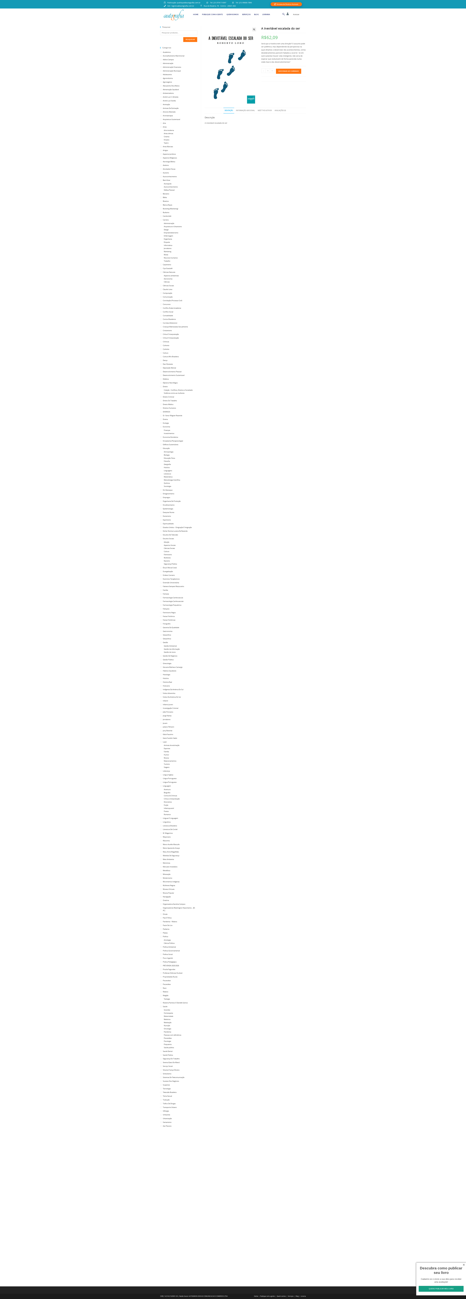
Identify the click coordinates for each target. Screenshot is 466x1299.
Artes (165, 127)
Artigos (165, 150)
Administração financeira (172, 67)
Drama (165, 419)
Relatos (165, 992)
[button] (254, 29)
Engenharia (168, 239)
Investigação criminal (170, 708)
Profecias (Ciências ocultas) (172, 973)
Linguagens (168, 471)
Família (165, 590)
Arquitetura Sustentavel (171, 119)
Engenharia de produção (172, 501)
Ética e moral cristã (170, 568)
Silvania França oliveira (171, 1070)
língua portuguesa (169, 778)
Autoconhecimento (170, 176)
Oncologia (167, 1029)
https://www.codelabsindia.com (173, 1247)
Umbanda (166, 1115)
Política (165, 936)
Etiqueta (167, 242)
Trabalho (167, 261)
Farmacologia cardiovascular (173, 601)
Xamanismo (167, 1122)
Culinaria (166, 345)
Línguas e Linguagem (170, 818)
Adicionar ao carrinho (288, 71)
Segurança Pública (170, 564)
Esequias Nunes (168, 512)
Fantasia (166, 594)
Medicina (167, 1019)
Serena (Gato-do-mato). (171, 1062)
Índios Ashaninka (169, 693)
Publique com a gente (212, 14)
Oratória (166, 900)
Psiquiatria (167, 1044)
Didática (166, 379)
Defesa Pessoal (169, 190)
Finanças (167, 430)
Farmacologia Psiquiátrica (172, 605)
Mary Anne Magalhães (171, 852)
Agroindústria (168, 78)
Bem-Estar (166, 180)
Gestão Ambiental (170, 646)
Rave (164, 988)
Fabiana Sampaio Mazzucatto (173, 586)
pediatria (166, 929)
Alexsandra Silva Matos (171, 86)
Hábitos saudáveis (169, 671)
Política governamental (171, 951)
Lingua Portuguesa (169, 782)
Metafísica (166, 870)
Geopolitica (167, 639)
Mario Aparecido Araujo (171, 848)
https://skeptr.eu (184, 1166)
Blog (256, 14)
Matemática (168, 477)
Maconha (166, 841)
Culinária (166, 349)
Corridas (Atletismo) (170, 323)
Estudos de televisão (170, 535)
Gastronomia (167, 631)
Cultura (165, 353)
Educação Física (169, 458)
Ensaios (166, 140)
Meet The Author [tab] (265, 110)
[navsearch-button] (284, 14)
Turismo (167, 764)
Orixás (165, 914)
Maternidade (168, 1016)
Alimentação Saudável (171, 89)
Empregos (166, 497)
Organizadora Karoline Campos (174, 904)
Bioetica (166, 201)
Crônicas (166, 342)
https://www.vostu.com (170, 1154)
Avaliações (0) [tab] (280, 110)
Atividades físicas (169, 169)
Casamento (167, 265)
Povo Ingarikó (168, 958)
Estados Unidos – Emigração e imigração (177, 527)
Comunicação (168, 297)
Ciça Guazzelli (167, 268)
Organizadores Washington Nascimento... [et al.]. (179, 909)
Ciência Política (169, 943)
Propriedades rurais (170, 977)
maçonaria (167, 837)
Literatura (167, 474)
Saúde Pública (168, 1055)
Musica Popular (168, 893)
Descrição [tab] (229, 110)
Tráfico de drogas (169, 1103)
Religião (165, 995)
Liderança (166, 771)
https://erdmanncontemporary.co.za (175, 1197)
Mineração (167, 874)
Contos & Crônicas (170, 796)
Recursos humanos (171, 258)
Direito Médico (168, 404)
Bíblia (165, 197)
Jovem (165, 723)
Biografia (167, 793)
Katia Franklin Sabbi (170, 738)
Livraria (266, 14)
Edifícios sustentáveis (170, 444)
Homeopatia (168, 1013)
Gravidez (167, 1010)
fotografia (166, 624)
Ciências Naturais (169, 272)
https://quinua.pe (168, 1166)
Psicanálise (167, 984)
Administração (168, 63)
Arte (164, 123)
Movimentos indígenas (171, 882)
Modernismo (167, 878)
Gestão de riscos (170, 652)
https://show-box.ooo (170, 1210)
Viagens (166, 767)
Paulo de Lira (167, 925)
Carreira (166, 220)
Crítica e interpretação (171, 334)
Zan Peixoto (167, 1126)
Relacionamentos (170, 761)
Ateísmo (166, 165)
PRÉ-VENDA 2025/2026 (171, 966)
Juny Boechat (167, 731)
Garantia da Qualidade (171, 627)
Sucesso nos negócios (171, 1081)
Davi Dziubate (168, 364)
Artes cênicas (168, 133)
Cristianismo (167, 330)
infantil (165, 701)
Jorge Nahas (167, 716)
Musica (166, 758)
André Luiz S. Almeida (170, 97)
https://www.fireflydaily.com (172, 1185)
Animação (166, 104)
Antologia (167, 940)
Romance (167, 814)
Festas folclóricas (169, 620)
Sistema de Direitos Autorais (287, 4)
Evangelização (168, 571)
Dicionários (168, 802)
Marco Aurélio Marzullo (171, 844)
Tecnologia (167, 1089)
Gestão (165, 642)
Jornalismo (167, 248)
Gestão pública (168, 660)
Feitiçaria (166, 609)
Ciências (167, 282)
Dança (165, 360)
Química (167, 483)
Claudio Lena (167, 289)
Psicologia (167, 1041)
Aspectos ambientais (171, 276)
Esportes (167, 748)
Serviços (246, 14)
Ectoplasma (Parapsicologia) (173, 441)
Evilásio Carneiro (169, 575)
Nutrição (167, 1025)
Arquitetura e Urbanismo (173, 226)
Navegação (167, 897)
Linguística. (167, 822)
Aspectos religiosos (170, 158)
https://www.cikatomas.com (172, 1229)
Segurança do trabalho (171, 1059)
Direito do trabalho (170, 401)
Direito (165, 386)
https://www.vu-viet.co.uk (171, 1204)
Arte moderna (169, 130)
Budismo (166, 212)
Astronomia (168, 279)
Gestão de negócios (170, 656)
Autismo (166, 173)
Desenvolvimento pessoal (172, 372)
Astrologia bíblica (169, 162)
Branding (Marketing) (170, 209)
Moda (166, 255)
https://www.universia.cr (171, 1216)
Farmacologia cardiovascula (173, 598)
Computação (167, 293)
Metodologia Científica (172, 480)
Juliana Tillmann (168, 727)
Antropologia (168, 452)
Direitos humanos (169, 408)
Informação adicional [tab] (245, 110)
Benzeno (166, 194)
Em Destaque (167, 490)
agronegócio (167, 82)
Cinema (166, 137)
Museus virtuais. (169, 889)
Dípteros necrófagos (170, 383)
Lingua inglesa (168, 775)
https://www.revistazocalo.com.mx (174, 1160)
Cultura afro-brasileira (171, 356)
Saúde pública (169, 1047)
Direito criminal (168, 397)
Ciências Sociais (168, 286)
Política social (168, 954)
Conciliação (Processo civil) (172, 300)
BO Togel (165, 1135)
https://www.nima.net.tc (170, 1260)
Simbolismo (167, 1074)
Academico (167, 52)
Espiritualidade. (168, 524)
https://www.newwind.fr (170, 1266)
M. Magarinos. (168, 833)
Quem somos (232, 14)
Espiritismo (167, 520)
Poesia (166, 811)
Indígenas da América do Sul (173, 689)
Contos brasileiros (169, 319)
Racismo (167, 561)
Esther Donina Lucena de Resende (175, 531)
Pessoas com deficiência (172, 1035)
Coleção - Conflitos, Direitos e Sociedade (178, 390)
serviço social (168, 1066)
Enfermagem (168, 236)
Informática (168, 245)
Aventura (167, 789)
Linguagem (167, 786)
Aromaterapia (168, 116)
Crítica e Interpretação (171, 338)
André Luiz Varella (169, 101)
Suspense (166, 1085)
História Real (167, 682)
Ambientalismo (168, 93)
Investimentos (169, 433)
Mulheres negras (169, 885)
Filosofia (167, 461)
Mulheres (167, 558)
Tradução (166, 1100)
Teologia (167, 999)
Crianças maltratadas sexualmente (175, 327)
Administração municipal (172, 71)
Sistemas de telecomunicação (173, 1077)
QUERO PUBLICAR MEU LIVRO (441, 1289)
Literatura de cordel (170, 829)
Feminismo (168, 554)
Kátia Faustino (168, 734)
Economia (166, 427)
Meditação (167, 1022)
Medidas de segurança (171, 855)
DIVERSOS (166, 412)
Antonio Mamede (169, 112)
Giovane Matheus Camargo (173, 667)
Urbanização (167, 1118)
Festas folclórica (169, 616)
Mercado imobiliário (170, 867)
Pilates (165, 933)
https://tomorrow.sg (169, 1222)
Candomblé (167, 216)
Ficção (166, 805)
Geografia (167, 464)
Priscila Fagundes (169, 969)
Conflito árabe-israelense (172, 308)
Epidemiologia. (168, 509)
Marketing (167, 251)
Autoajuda (167, 184)
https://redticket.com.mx (171, 1191)
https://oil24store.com (170, 1235)
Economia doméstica (170, 437)
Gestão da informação (172, 649)
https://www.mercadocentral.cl (173, 1141)
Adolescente (167, 74)
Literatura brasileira (170, 826)
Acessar (296, 14)
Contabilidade (168, 315)
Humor (166, 755)
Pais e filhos (167, 918)
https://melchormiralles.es (171, 1179)
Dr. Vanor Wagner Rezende (172, 415)
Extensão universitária (171, 582)
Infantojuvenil (169, 808)
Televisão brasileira (169, 1092)
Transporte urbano (170, 1107)
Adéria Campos (168, 59)
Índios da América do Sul (172, 697)
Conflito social (168, 312)
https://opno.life (168, 1172)
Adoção (166, 542)
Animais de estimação (171, 108)
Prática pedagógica (169, 962)
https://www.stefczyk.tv (170, 1241)
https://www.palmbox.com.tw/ (173, 1272)
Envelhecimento (169, 505)
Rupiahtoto (176, 1135)
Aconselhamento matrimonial (173, 56)
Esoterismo (167, 516)
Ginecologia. (167, 663)
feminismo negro (169, 612)
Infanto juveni (168, 704)
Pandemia (167, 1032)
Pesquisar (190, 39)
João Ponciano (168, 712)
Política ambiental (169, 947)
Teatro (166, 143)
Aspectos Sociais (170, 545)
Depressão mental (169, 368)
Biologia (167, 455)
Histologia (166, 674)
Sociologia (167, 486)
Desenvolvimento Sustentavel (173, 375)
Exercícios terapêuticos (171, 579)
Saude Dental (167, 1051)
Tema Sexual (167, 1096)
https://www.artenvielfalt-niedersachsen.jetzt (178, 1254)
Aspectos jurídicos (169, 154)
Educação (166, 448)
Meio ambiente (168, 859)
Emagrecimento (168, 494)
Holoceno (166, 686)
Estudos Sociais (168, 538)
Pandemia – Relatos (170, 921)
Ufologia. (166, 1111)
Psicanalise (167, 980)
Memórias (166, 863)
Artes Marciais (168, 146)
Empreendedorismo (171, 233)
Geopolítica (167, 635)
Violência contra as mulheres (174, 393)
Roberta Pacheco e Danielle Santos (175, 1003)
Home (195, 14)
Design (166, 230)
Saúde (165, 1006)
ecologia (166, 423)
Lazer (165, 742)
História (167, 467)
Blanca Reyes (167, 205)
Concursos (167, 304)
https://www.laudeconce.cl (171, 1147)
